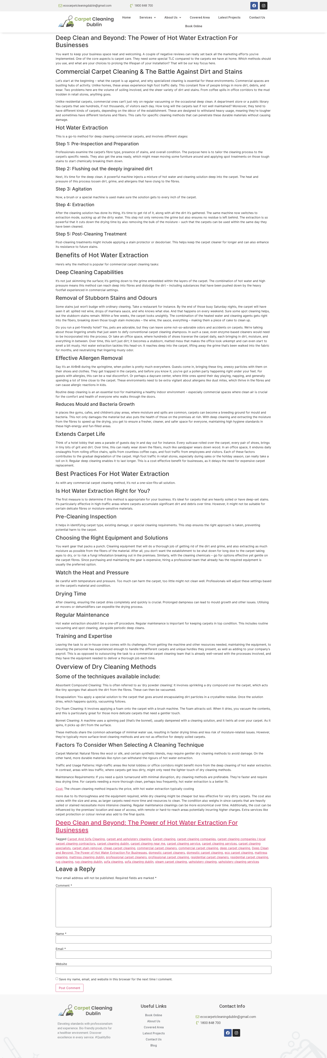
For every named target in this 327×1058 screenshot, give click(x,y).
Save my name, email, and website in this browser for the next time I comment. (115, 979)
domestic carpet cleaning (205, 852)
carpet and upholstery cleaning (129, 839)
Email (61, 948)
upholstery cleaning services (238, 862)
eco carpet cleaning (239, 852)
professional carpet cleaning (168, 857)
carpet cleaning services (219, 843)
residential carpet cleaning (249, 857)
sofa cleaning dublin (139, 862)
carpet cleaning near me (148, 843)
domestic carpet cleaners (167, 852)
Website (61, 963)
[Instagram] (263, 5)
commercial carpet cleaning (198, 848)
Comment (64, 885)
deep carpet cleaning (235, 848)
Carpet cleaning (164, 839)
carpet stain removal (87, 848)
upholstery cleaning (203, 862)
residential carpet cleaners (210, 857)
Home (126, 17)
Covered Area (200, 17)
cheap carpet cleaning (119, 848)
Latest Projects (229, 17)
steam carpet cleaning (171, 862)
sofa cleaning (113, 862)
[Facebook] (254, 5)
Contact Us (257, 17)
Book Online (193, 26)
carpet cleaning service (183, 843)
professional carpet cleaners (126, 857)
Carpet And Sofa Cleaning (86, 839)
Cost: (59, 789)
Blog (153, 1045)
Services (145, 17)
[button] (147, 17)
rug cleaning (64, 862)
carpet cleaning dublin (113, 843)
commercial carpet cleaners (157, 848)
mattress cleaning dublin (86, 857)
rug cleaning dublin (88, 862)
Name (61, 933)
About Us (171, 17)
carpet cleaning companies (196, 839)
